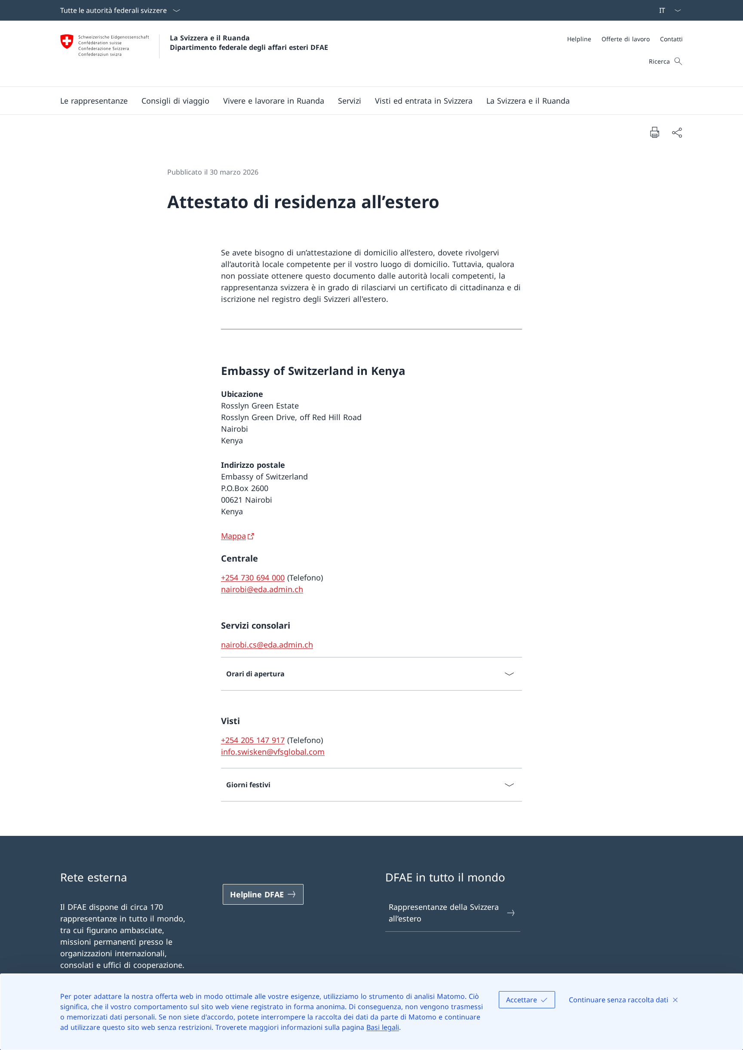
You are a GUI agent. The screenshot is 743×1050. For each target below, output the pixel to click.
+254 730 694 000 (253, 577)
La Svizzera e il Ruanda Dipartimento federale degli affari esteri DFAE (249, 42)
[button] (94, 100)
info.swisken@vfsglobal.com (273, 751)
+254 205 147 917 (253, 740)
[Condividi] (677, 132)
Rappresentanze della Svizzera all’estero (444, 913)
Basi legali (382, 1027)
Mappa (233, 536)
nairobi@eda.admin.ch (262, 589)
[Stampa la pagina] (654, 132)
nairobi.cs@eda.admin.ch (267, 644)
